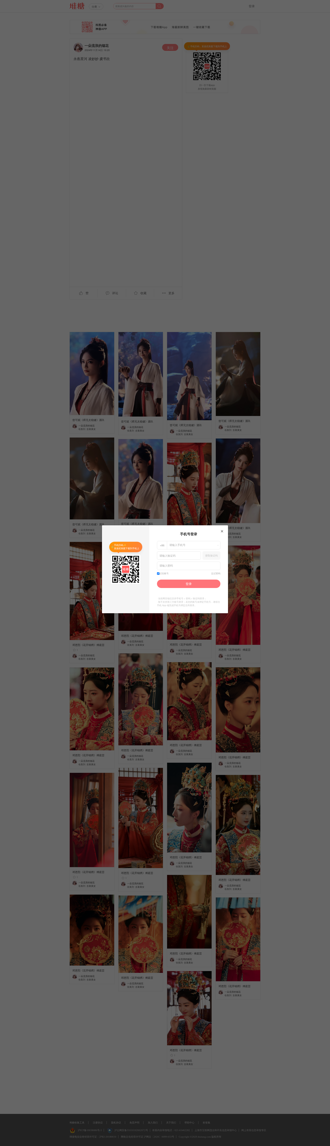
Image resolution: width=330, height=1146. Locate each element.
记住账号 (164, 573)
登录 (189, 584)
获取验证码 (211, 555)
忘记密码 (215, 573)
